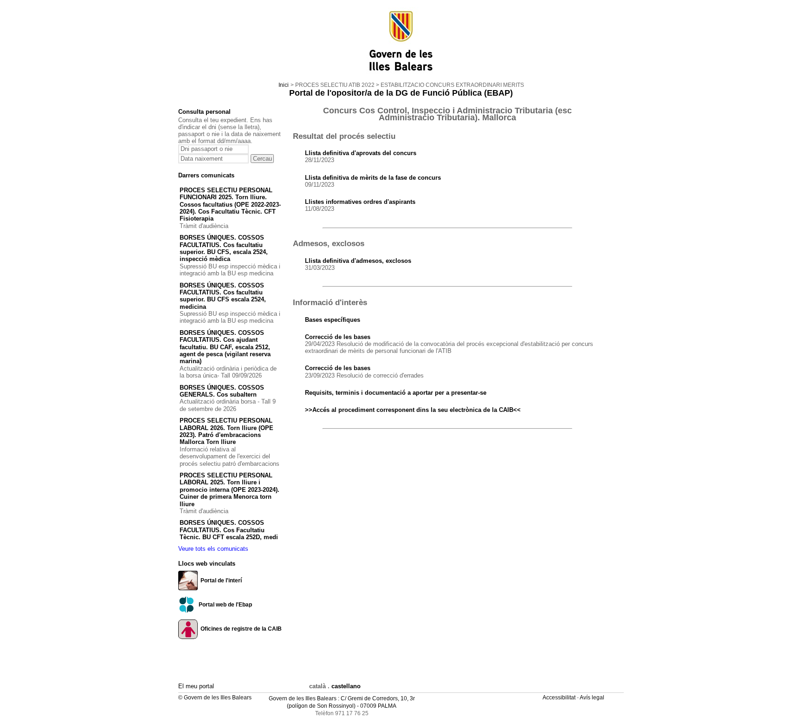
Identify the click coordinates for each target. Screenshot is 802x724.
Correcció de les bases (337, 336)
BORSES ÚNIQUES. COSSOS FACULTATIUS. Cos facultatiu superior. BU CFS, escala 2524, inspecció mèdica (224, 248)
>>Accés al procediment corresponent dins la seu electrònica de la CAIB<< (413, 409)
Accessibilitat (560, 697)
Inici (283, 85)
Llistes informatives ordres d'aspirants (360, 201)
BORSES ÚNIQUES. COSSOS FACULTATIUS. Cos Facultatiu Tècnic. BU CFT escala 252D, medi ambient (229, 533)
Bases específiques (332, 319)
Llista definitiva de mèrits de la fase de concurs (373, 177)
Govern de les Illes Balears (302, 698)
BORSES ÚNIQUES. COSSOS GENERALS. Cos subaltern (222, 391)
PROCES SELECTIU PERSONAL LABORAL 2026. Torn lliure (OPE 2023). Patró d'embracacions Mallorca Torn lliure (226, 431)
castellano (346, 686)
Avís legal (593, 697)
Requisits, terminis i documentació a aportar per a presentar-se (395, 392)
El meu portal (196, 686)
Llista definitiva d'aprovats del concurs (360, 153)
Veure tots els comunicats (213, 548)
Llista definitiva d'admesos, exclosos (358, 260)
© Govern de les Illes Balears (215, 697)
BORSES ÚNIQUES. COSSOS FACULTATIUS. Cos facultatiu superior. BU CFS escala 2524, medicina (223, 296)
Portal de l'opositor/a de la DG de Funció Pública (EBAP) (401, 93)
